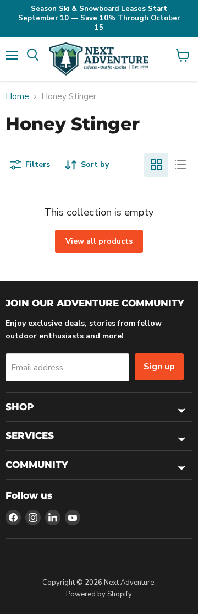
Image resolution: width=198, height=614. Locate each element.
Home (17, 96)
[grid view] (156, 165)
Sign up (159, 366)
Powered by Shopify (99, 594)
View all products (99, 241)
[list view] (180, 165)
